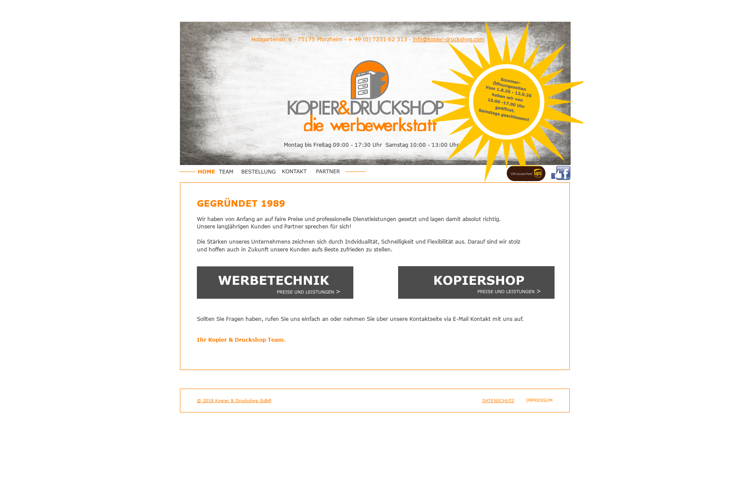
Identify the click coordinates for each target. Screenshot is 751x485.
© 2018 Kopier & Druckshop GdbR (234, 400)
